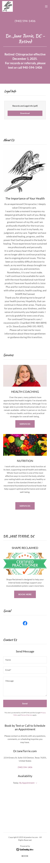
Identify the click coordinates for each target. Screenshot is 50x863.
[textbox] (25, 659)
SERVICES (25, 424)
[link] (7, 6)
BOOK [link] (25, 856)
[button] (46, 6)
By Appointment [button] (27, 782)
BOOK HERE (25, 594)
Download (25, 113)
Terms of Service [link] (26, 715)
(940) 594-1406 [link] (25, 21)
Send (25, 703)
